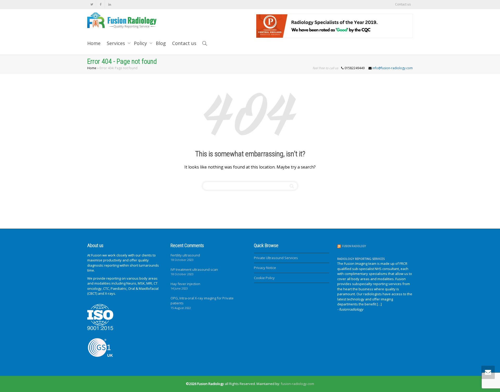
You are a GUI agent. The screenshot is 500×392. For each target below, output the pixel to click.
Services (116, 43)
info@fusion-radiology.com (392, 68)
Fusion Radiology (354, 246)
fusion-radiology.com (297, 383)
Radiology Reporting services (361, 259)
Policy (141, 43)
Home (94, 43)
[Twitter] (92, 4)
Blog (161, 43)
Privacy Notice (265, 267)
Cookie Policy (264, 277)
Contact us (403, 4)
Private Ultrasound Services (276, 257)
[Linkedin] (109, 4)
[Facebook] (100, 4)
